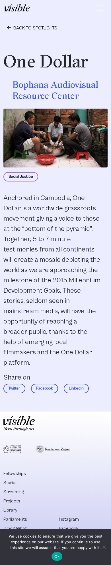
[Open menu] (100, 8)
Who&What (15, 528)
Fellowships (14, 473)
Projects (11, 501)
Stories (10, 482)
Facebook (44, 388)
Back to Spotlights (34, 28)
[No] (104, 547)
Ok (56, 556)
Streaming (13, 491)
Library (10, 510)
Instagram (69, 519)
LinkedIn (76, 388)
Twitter (14, 388)
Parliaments (15, 519)
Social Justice (21, 176)
